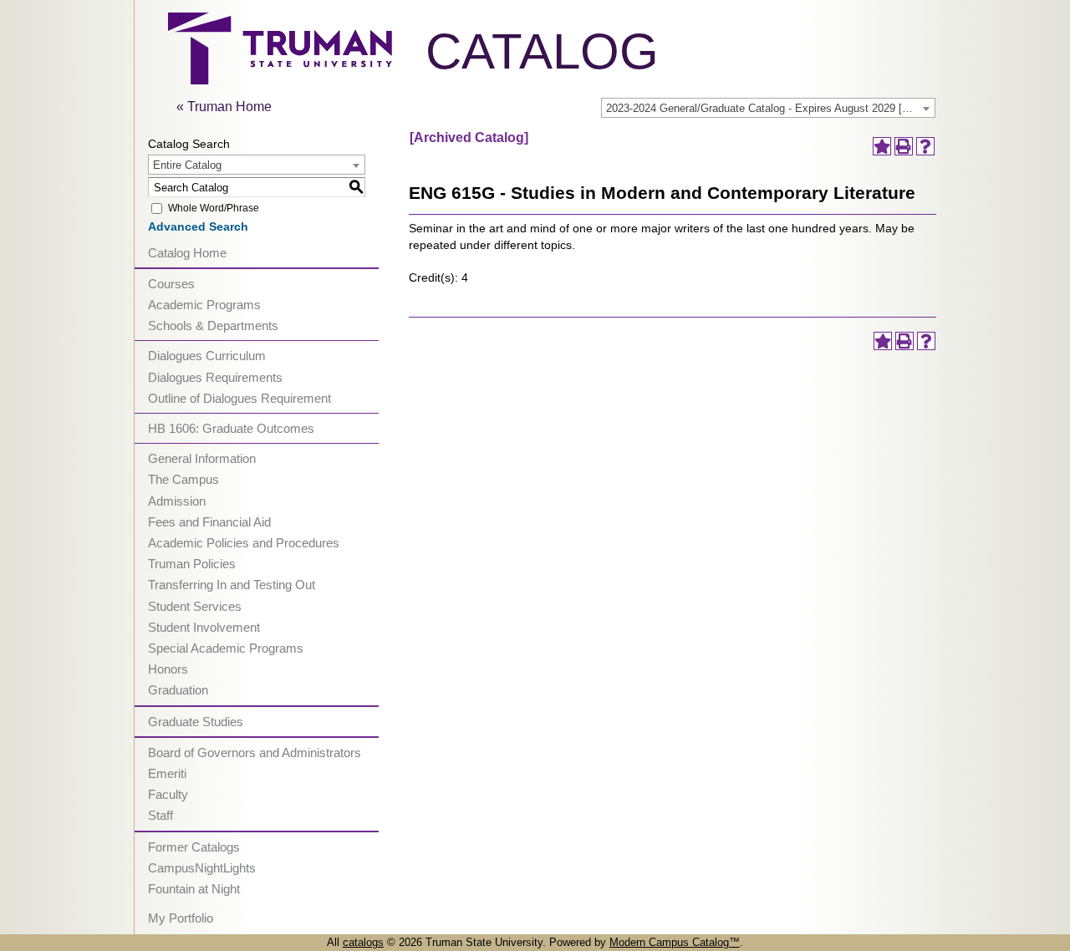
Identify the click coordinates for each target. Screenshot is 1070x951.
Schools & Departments (213, 325)
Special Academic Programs (225, 648)
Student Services (195, 606)
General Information (202, 458)
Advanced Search (198, 226)
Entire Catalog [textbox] (187, 165)
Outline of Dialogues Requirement (239, 398)
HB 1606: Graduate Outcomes (231, 428)
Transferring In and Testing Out (231, 584)
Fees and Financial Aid (209, 522)
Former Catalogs (194, 847)
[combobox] (768, 108)
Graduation (178, 690)
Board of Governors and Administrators (254, 752)
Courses (171, 284)
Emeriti (167, 773)
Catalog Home (187, 253)
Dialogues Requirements (215, 377)
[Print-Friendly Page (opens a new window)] (903, 146)
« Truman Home (224, 106)
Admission (177, 501)
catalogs (363, 942)
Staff (160, 815)
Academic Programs (204, 305)
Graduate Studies (195, 722)
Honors (168, 669)
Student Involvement (204, 627)
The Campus (183, 479)
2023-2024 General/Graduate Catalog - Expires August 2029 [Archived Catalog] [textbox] (770, 108)
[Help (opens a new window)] (925, 146)
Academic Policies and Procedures (243, 543)
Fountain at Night (194, 889)
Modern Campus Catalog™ (674, 942)
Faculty (168, 794)
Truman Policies (192, 564)
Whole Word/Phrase (213, 208)
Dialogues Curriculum (207, 355)
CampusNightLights (202, 868)
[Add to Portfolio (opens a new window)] (882, 146)
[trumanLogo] (280, 80)
